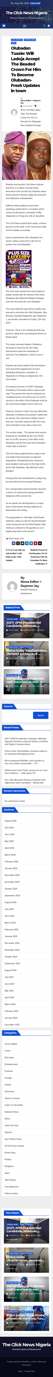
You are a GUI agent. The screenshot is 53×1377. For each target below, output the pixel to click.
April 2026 (9, 848)
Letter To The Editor (14, 1105)
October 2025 (11, 889)
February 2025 (11, 929)
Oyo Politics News (13, 1139)
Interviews (9, 1091)
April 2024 (9, 997)
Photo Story (10, 1153)
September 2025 (12, 895)
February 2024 (11, 1011)
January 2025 (11, 936)
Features (9, 1071)
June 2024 (10, 984)
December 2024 (12, 943)
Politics (29, 619)
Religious (9, 1166)
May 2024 (9, 991)
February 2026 (11, 862)
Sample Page (30, 1371)
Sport (7, 1173)
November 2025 (12, 882)
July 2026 (9, 828)
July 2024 (9, 977)
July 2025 (9, 909)
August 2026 (10, 821)
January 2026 (11, 868)
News (14, 43)
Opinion (8, 1132)
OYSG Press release (14, 1146)
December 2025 (12, 875)
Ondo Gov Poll (11, 1125)
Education (9, 1057)
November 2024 (12, 950)
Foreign (8, 1078)
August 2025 (10, 902)
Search (8, 706)
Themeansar (26, 1365)
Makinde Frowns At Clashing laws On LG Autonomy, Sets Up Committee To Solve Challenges (38, 557)
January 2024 (11, 1018)
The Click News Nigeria (26, 13)
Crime (7, 1051)
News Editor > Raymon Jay (31, 101)
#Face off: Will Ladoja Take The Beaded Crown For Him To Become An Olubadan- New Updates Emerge (31, 117)
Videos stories (11, 1193)
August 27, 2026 (16, 1235)
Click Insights (17, 40)
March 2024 (10, 1004)
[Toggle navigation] (25, 26)
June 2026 (10, 834)
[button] (44, 26)
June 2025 (10, 916)
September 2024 (12, 963)
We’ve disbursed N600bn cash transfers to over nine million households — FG (26, 682)
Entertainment (11, 1064)
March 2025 (10, 923)
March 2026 (10, 855)
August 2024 (10, 970)
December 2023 (12, 1025)
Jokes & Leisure (12, 1098)
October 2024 (11, 957)
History (8, 1085)
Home (20, 1371)
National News (30, 40)
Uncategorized (11, 1187)
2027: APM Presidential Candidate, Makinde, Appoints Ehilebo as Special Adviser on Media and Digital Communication (26, 741)
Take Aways (10, 1180)
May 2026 (9, 841)
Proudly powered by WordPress (19, 1362)
